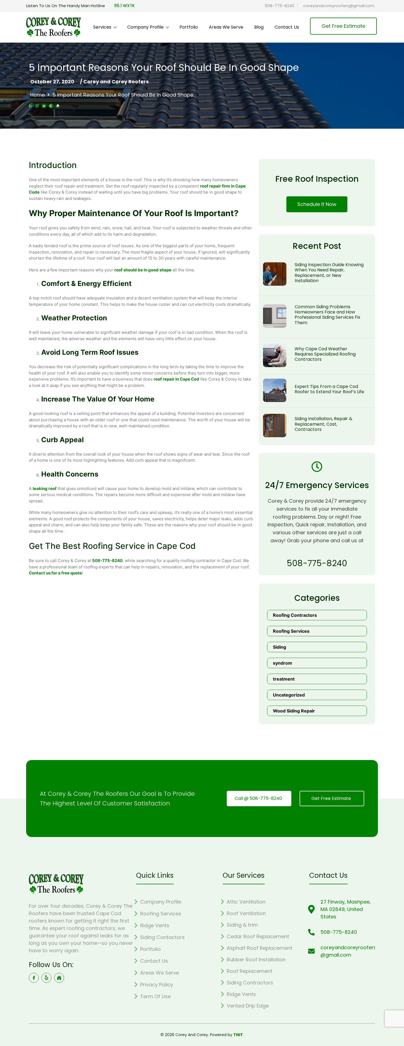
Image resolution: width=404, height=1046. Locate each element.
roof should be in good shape (142, 269)
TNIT (238, 1034)
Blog (259, 27)
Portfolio (188, 27)
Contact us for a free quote (55, 573)
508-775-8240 (107, 560)
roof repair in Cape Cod (176, 379)
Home (37, 95)
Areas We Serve (226, 27)
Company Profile (145, 27)
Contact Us (287, 27)
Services (102, 27)
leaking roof (45, 488)
